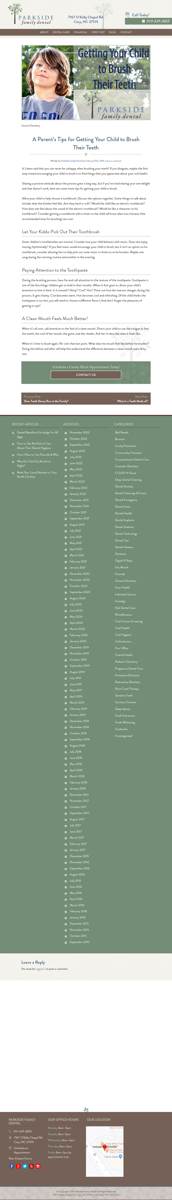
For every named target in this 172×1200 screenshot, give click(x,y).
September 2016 (80, 868)
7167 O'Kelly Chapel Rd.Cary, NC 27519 (86, 19)
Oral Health (122, 628)
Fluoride (120, 574)
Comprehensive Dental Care (132, 459)
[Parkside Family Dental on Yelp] (31, 1166)
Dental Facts (122, 506)
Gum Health (122, 587)
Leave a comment (113, 161)
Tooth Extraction (125, 715)
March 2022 (77, 481)
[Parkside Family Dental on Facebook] (11, 1166)
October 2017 (78, 807)
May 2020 (76, 616)
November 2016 (79, 862)
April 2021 (76, 549)
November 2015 (79, 929)
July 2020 (76, 604)
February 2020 (79, 635)
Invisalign (120, 601)
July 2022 (75, 457)
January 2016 (78, 917)
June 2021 (76, 536)
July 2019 (75, 678)
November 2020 (80, 579)
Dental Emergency (126, 499)
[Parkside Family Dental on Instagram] (37, 1166)
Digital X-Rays (123, 560)
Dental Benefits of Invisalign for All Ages (37, 434)
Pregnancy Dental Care (129, 668)
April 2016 (76, 899)
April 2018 (76, 770)
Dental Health (123, 513)
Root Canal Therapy (127, 688)
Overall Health (124, 655)
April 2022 (76, 475)
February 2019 (78, 708)
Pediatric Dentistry (126, 661)
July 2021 (75, 530)
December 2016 (79, 856)
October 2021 (78, 512)
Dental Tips (121, 540)
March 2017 (77, 837)
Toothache (121, 729)
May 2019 (76, 690)
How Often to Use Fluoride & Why (38, 454)
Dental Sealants (124, 527)
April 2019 (76, 696)
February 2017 (78, 843)
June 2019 (76, 684)
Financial (80, 32)
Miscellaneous (123, 614)
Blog (112, 32)
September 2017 (79, 813)
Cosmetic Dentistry (126, 466)
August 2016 (77, 874)
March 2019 (77, 702)
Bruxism (120, 439)
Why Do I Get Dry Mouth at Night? (34, 463)
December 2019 (79, 647)
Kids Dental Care (125, 607)
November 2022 (79, 432)
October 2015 (78, 935)
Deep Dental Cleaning (128, 479)
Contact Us (86, 375)
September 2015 (80, 942)
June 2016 (76, 886)
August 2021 (77, 524)
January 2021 (77, 567)
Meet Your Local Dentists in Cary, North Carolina (37, 474)
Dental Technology (126, 533)
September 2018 (80, 739)
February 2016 (78, 911)
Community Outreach (128, 452)
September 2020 (80, 592)
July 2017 (75, 825)
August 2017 (77, 819)
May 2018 (76, 764)
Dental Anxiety (124, 486)
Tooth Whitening (125, 722)
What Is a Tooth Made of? (132, 401)
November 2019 (79, 653)
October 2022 (78, 438)
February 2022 (78, 487)
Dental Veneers (124, 547)
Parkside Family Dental (71, 161)
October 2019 (78, 659)
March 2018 (77, 776)
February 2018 (78, 782)
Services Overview (125, 702)
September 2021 (79, 518)
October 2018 (78, 733)
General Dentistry (30, 126)
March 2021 (77, 555)
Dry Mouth (121, 567)
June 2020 (76, 610)
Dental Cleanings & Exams (131, 493)
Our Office (121, 648)
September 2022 (80, 444)
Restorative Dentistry (127, 682)
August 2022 (77, 451)
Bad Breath (121, 432)
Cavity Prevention (125, 446)
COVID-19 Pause (125, 473)
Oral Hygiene (123, 634)
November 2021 (79, 506)
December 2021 (79, 500)
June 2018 (76, 757)
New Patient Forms (20, 1158)
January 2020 (78, 641)
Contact (126, 32)
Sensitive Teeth (124, 695)
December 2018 (79, 721)
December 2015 (79, 923)
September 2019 (80, 665)
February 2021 (78, 561)
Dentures (120, 553)
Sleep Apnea (122, 709)
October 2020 (78, 586)
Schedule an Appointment (22, 1150)
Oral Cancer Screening (128, 621)
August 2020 (77, 598)
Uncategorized (123, 735)
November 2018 (79, 727)
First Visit (98, 32)
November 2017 (79, 800)
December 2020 (80, 573)
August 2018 (77, 745)
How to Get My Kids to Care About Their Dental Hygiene (34, 445)
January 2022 (78, 493)
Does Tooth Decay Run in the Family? (46, 401)
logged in (41, 969)
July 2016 (75, 880)
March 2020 (77, 628)
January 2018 (78, 788)
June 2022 (76, 463)
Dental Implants (124, 520)
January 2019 (78, 714)
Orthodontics (123, 641)
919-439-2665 (157, 21)
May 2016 (76, 893)
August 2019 (77, 672)
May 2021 (76, 543)
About (44, 32)
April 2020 (76, 622)
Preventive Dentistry (127, 675)
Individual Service (125, 594)
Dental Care (61, 32)
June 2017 (76, 831)
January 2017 (77, 849)
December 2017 (79, 794)
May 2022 (76, 469)
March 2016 (77, 905)
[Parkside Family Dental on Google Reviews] (18, 1166)
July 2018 (75, 751)
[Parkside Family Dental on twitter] (24, 1166)
